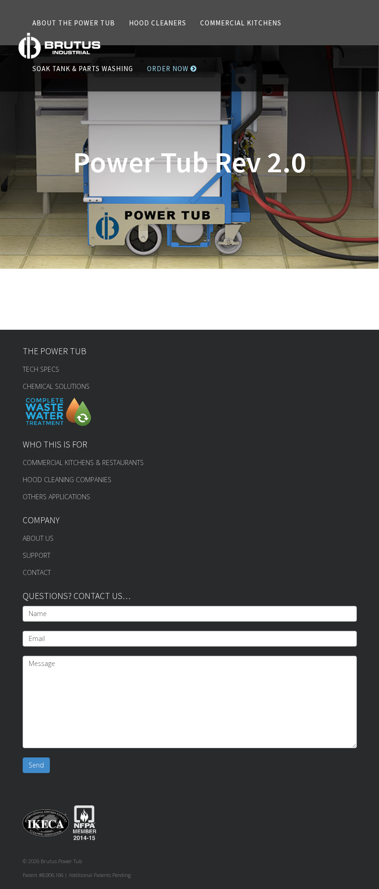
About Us (38, 538)
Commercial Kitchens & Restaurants (83, 462)
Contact (37, 572)
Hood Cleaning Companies (67, 479)
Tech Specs (41, 369)
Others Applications (56, 496)
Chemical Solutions (56, 386)
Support (36, 555)
